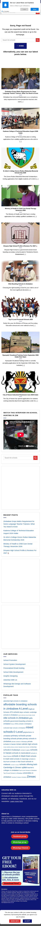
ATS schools (14, 712)
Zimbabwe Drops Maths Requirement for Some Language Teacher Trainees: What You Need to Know (20, 92)
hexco (12, 724)
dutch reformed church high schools (26, 715)
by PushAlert (6, 11)
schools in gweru (25, 750)
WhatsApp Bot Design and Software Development (17, 685)
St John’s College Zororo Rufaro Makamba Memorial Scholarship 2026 (20, 172)
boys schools (24, 712)
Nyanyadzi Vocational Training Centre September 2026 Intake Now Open (20, 356)
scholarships (33, 747)
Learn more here (16, 801)
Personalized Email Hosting (13, 668)
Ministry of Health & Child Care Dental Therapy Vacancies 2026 (20, 209)
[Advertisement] (20, 488)
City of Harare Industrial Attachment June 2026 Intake (20, 395)
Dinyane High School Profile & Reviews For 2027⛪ (20, 246)
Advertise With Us (10, 680)
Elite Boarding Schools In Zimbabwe (20, 284)
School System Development (14, 664)
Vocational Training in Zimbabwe (19, 777)
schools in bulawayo (11, 750)
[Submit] (38, 40)
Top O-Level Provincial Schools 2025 (20, 319)
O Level (18, 731)
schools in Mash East (21, 756)
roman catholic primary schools (10, 747)
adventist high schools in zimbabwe (15, 701)
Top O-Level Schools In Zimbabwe (12, 773)
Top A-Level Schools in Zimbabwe (28, 770)
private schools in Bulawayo (19, 741)
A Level (23, 708)
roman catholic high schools (26, 744)
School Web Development (13, 672)
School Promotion (10, 660)
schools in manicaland (21, 753)
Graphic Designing (10, 676)
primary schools (18, 736)
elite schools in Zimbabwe (16, 718)
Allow (34, 9)
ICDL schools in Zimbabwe (23, 724)
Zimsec (31, 776)
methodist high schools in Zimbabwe (14, 728)
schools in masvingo (21, 759)
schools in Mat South (17, 762)
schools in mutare (15, 764)
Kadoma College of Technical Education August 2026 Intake (20, 132)
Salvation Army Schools (23, 747)
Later (24, 9)
